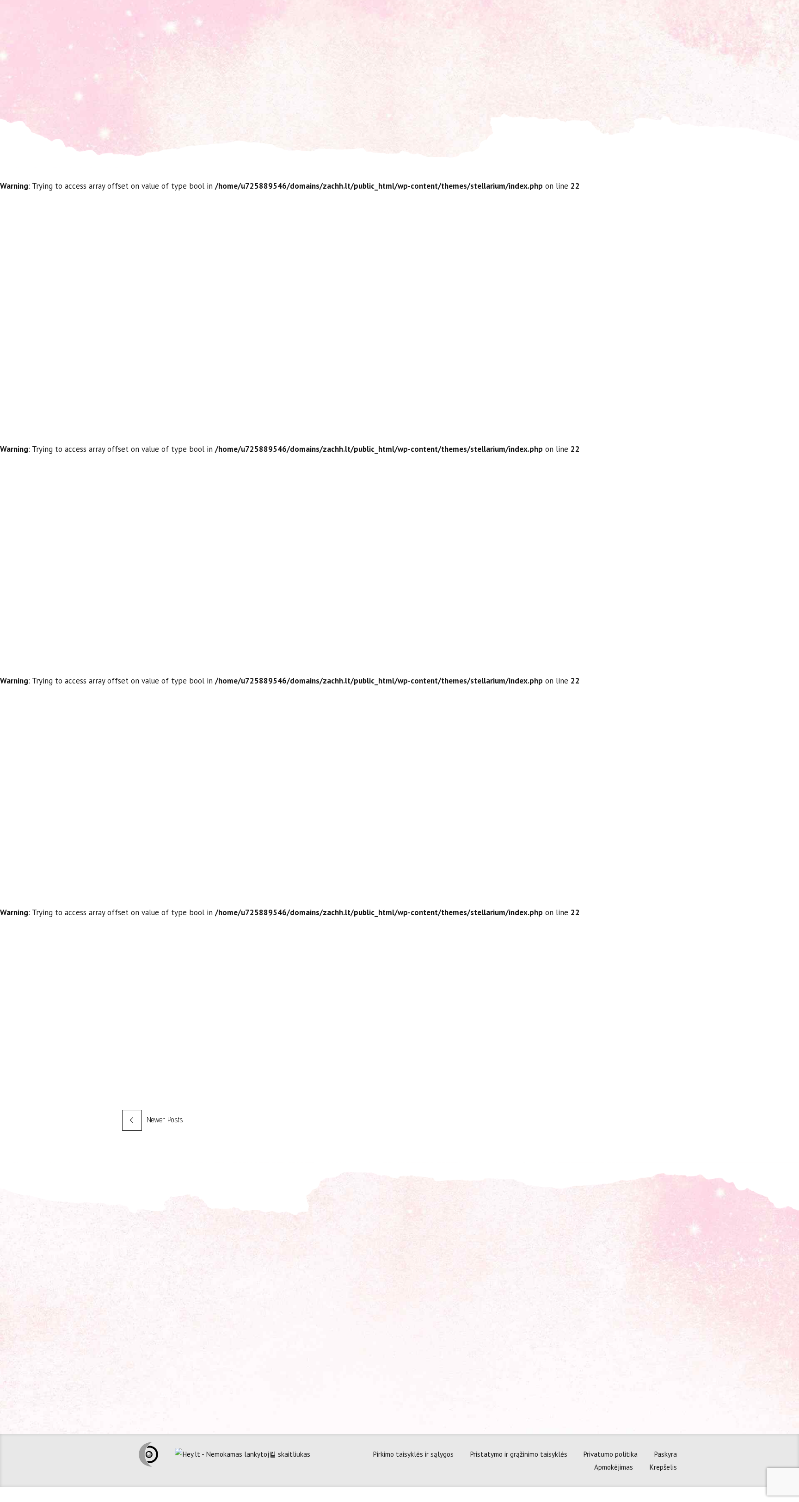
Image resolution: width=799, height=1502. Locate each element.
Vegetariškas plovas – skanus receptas (533, 248)
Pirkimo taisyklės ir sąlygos (413, 1454)
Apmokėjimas (613, 1466)
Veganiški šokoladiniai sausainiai (507, 943)
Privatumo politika (610, 1454)
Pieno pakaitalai (455, 711)
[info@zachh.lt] (270, 1302)
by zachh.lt (519, 364)
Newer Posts (165, 1119)
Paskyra (665, 1454)
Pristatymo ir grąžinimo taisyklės (518, 1454)
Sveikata (526, 827)
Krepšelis (663, 1466)
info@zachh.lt (303, 1303)
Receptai (478, 364)
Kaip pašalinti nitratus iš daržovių (511, 480)
